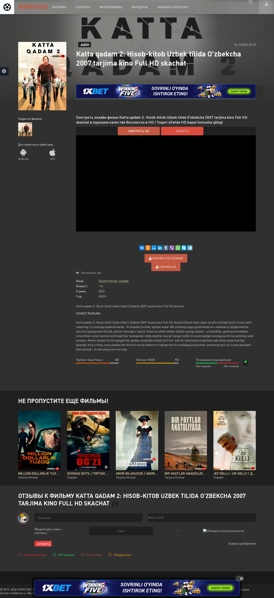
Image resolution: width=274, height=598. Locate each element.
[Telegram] (189, 247)
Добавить (43, 543)
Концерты (140, 7)
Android (23, 159)
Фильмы (59, 7)
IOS (52, 159)
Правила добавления (242, 543)
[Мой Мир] (153, 247)
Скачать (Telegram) (167, 258)
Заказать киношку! (172, 7)
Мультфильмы (111, 7)
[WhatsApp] (177, 247)
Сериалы (83, 7)
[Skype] (183, 247)
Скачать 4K (167, 267)
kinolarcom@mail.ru (12, 593)
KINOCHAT (33, 6)
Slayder (124, 281)
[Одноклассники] (147, 247)
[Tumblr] (165, 247)
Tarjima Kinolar (108, 281)
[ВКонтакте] (141, 247)
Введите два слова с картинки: (48, 531)
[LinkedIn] (159, 247)
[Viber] (171, 247)
